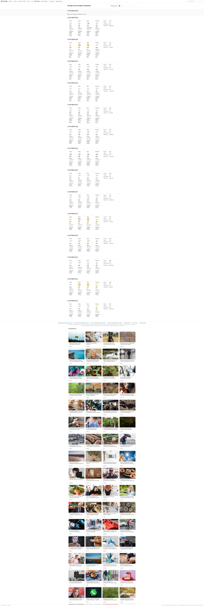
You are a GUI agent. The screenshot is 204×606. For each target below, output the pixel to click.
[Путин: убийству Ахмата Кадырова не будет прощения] (76, 510)
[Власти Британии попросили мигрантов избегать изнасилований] (93, 391)
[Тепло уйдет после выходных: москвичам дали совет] (127, 442)
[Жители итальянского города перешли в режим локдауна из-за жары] (127, 459)
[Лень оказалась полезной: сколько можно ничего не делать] (76, 425)
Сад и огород (134, 322)
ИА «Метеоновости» (200, 605)
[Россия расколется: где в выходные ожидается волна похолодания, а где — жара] (110, 340)
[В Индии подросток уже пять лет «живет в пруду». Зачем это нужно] (110, 357)
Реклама (9, 605)
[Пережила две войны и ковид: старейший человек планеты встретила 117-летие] (93, 357)
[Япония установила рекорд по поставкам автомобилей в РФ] (76, 578)
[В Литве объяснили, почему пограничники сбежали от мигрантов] (76, 340)
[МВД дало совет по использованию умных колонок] (93, 476)
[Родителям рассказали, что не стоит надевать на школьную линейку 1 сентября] (76, 561)
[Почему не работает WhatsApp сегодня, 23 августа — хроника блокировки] (93, 595)
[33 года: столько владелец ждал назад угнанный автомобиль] (127, 544)
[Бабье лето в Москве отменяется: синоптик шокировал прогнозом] (127, 357)
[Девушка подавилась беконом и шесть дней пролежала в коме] (110, 459)
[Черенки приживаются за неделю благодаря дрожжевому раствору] (110, 425)
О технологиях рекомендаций (181, 605)
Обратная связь (189, 605)
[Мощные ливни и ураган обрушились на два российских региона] (127, 527)
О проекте (163, 605)
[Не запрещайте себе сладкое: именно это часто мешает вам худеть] (127, 578)
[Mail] (1, 1)
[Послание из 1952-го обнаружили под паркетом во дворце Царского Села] (127, 340)
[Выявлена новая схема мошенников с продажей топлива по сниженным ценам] (93, 408)
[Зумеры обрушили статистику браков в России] (110, 510)
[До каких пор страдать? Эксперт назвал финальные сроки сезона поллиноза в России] (127, 493)
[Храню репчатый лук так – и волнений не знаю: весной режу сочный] (110, 442)
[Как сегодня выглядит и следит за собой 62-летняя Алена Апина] (76, 595)
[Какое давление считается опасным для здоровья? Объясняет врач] (127, 374)
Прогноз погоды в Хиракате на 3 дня (65, 322)
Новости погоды (127, 322)
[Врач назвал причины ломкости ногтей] (93, 459)
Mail (1, 605)
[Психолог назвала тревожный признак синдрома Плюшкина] (93, 510)
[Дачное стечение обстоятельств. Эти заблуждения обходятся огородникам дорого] (110, 391)
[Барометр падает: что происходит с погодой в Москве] (110, 578)
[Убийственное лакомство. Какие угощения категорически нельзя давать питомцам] (127, 391)
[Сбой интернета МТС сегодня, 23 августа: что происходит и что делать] (93, 544)
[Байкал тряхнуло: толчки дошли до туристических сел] (93, 561)
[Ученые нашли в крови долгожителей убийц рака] (76, 527)
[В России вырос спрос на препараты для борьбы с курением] (93, 425)
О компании (5, 605)
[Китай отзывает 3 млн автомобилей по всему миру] (76, 442)
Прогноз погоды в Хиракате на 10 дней (114, 322)
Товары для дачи (142, 322)
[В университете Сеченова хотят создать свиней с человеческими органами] (93, 442)
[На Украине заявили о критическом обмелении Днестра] (76, 459)
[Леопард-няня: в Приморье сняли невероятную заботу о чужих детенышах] (76, 391)
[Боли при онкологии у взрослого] (76, 476)
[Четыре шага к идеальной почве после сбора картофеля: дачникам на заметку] (127, 408)
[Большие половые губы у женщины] (93, 340)
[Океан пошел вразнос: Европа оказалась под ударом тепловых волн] (76, 357)
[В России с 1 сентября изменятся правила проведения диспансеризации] (93, 527)
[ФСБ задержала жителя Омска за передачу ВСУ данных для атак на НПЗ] (110, 408)
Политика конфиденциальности (171, 605)
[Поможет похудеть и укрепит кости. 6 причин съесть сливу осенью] (76, 374)
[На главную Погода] (4, 1)
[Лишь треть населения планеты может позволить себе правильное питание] (76, 493)
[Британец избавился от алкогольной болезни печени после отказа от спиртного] (127, 561)
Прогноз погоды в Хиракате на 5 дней (81, 322)
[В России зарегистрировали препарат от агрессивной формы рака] (110, 544)
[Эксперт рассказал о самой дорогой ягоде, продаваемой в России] (93, 374)
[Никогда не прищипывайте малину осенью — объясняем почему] (110, 374)
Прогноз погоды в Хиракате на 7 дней (98, 322)
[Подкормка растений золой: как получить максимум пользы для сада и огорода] (127, 595)
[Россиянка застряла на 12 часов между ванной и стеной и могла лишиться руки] (110, 561)
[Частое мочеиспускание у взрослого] (110, 493)
